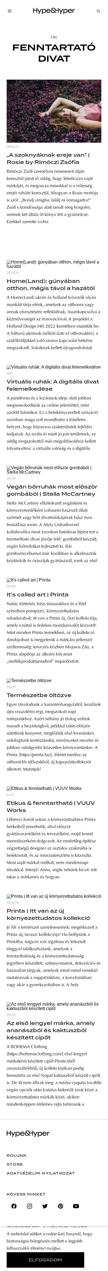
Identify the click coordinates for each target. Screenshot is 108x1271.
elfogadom (45, 1260)
